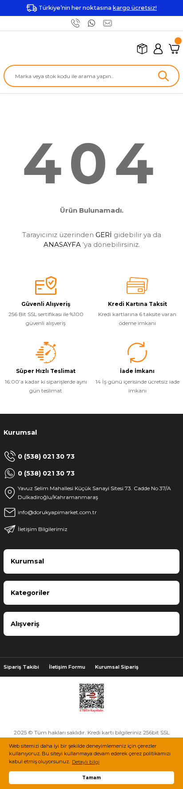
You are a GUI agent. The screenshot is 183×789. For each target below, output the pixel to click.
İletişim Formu (67, 667)
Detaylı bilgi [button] (85, 762)
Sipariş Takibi (21, 667)
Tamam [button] (91, 777)
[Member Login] (158, 49)
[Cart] (174, 49)
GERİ (103, 234)
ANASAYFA (62, 244)
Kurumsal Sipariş (117, 667)
